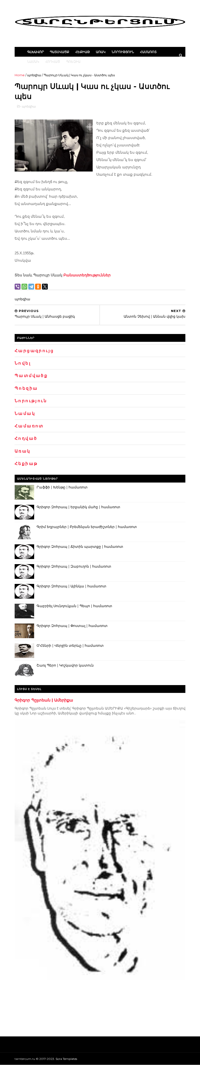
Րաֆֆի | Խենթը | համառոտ (62, 487)
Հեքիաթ (82, 52)
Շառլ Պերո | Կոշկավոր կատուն (65, 665)
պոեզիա (34, 75)
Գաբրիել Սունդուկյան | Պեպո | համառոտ (74, 606)
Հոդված (52, 62)
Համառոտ (148, 52)
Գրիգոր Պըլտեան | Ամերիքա (44, 700)
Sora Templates (66, 1059)
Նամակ (33, 62)
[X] (45, 287)
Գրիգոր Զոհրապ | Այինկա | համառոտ (71, 586)
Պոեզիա (73, 62)
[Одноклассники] (38, 287)
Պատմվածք (59, 52)
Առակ (101, 52)
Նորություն (123, 52)
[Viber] (17, 287)
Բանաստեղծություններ (87, 275)
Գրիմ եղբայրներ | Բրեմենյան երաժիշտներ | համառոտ (87, 527)
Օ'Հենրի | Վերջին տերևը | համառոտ (70, 645)
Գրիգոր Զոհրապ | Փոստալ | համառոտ (72, 626)
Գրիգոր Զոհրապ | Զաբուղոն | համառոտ (74, 566)
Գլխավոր (35, 52)
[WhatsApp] (24, 287)
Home (20, 75)
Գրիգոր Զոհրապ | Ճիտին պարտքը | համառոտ (80, 546)
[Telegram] (31, 287)
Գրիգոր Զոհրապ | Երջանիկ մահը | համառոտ (78, 507)
